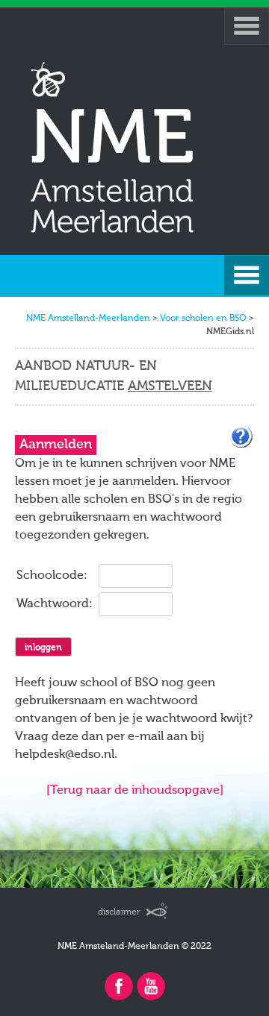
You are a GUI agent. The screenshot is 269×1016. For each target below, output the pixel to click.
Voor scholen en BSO (203, 318)
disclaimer (119, 912)
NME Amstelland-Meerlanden (88, 318)
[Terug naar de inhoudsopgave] (134, 791)
